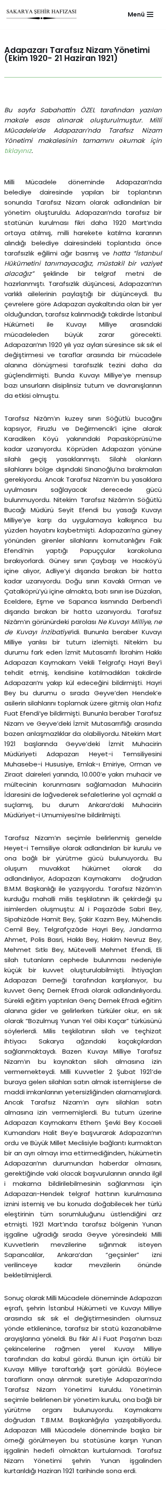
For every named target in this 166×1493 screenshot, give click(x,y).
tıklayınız (17, 150)
